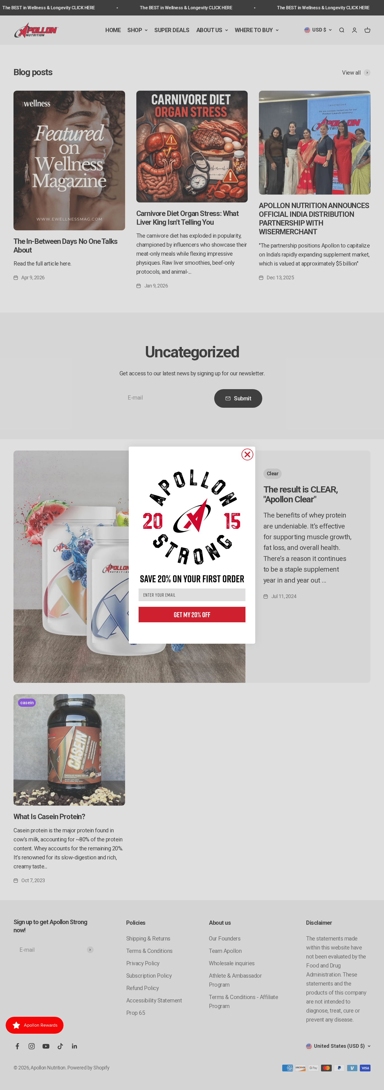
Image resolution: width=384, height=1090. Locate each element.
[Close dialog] (247, 454)
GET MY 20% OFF (192, 614)
